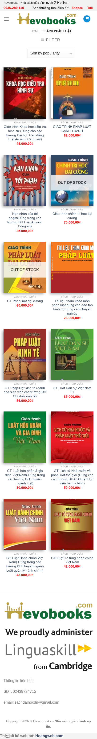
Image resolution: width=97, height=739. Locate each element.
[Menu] (6, 19)
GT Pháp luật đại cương (25, 301)
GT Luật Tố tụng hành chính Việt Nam (72, 560)
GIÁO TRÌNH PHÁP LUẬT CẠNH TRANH (72, 129)
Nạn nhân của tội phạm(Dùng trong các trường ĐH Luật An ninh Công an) (25, 220)
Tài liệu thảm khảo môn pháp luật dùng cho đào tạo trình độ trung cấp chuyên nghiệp (72, 307)
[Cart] (87, 19)
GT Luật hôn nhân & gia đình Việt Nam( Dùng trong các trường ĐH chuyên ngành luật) (25, 477)
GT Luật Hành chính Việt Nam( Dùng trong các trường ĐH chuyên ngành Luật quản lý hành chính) (25, 564)
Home (35, 31)
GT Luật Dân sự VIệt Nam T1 (72, 390)
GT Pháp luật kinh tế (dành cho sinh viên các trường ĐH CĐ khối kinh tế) (25, 392)
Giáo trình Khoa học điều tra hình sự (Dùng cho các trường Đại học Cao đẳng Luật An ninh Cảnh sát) (25, 133)
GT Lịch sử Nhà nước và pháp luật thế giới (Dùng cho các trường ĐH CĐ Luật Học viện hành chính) (72, 477)
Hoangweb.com (49, 736)
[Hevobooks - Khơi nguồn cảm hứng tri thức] (46, 19)
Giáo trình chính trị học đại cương (72, 216)
